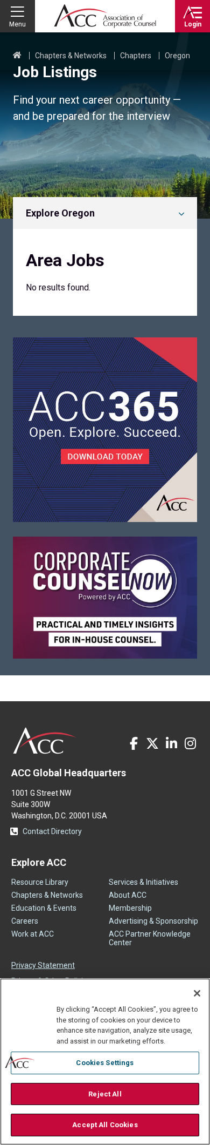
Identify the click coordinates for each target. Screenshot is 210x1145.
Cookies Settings (105, 1063)
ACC (45, 740)
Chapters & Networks (71, 55)
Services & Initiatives (143, 882)
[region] (105, 1061)
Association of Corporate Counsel (105, 16)
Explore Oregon (60, 213)
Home (17, 55)
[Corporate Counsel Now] (105, 656)
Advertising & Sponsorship (153, 921)
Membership (130, 908)
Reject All (104, 1094)
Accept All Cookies (104, 1125)
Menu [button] (17, 24)
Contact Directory (52, 831)
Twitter (152, 743)
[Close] (197, 993)
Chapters (135, 55)
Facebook (133, 743)
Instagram (190, 743)
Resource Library (39, 882)
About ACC (127, 895)
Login (192, 24)
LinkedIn (171, 743)
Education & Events (43, 908)
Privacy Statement (43, 965)
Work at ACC (32, 934)
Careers (24, 921)
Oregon (177, 55)
